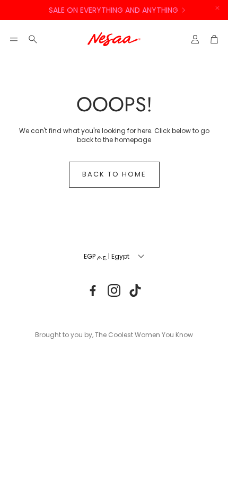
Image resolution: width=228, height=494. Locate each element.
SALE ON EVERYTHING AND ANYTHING (112, 10)
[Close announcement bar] (217, 8)
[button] (13, 39)
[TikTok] (135, 290)
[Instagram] (114, 290)
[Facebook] (92, 290)
